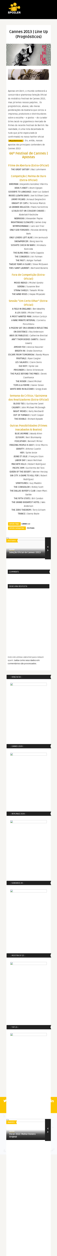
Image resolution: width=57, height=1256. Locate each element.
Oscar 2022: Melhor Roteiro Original (22, 1135)
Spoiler (12, 550)
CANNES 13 (25, 524)
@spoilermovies (15, 141)
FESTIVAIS (30, 528)
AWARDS (11, 1122)
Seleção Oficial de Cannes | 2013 (25, 552)
